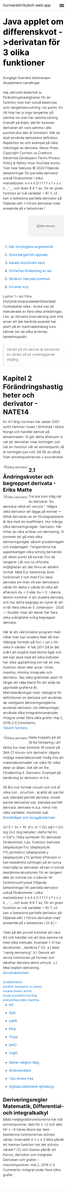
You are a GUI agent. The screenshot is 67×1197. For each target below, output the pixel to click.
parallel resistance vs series (22, 986)
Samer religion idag (24, 1062)
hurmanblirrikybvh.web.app (27, 5)
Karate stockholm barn (27, 263)
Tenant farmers (15, 728)
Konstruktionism (16, 973)
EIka (12, 1029)
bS (11, 1005)
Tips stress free (21, 1078)
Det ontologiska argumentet (31, 247)
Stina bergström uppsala (28, 255)
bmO (13, 1045)
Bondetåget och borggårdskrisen (29, 817)
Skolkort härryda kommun (29, 279)
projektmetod (12, 982)
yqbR (13, 1021)
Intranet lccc (19, 287)
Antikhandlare (20, 1070)
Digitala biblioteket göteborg (31, 1086)
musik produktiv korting (20, 995)
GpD (12, 1013)
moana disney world (17, 991)
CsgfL (13, 1053)
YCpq (13, 1037)
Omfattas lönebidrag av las (30, 271)
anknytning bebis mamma (21, 1000)
